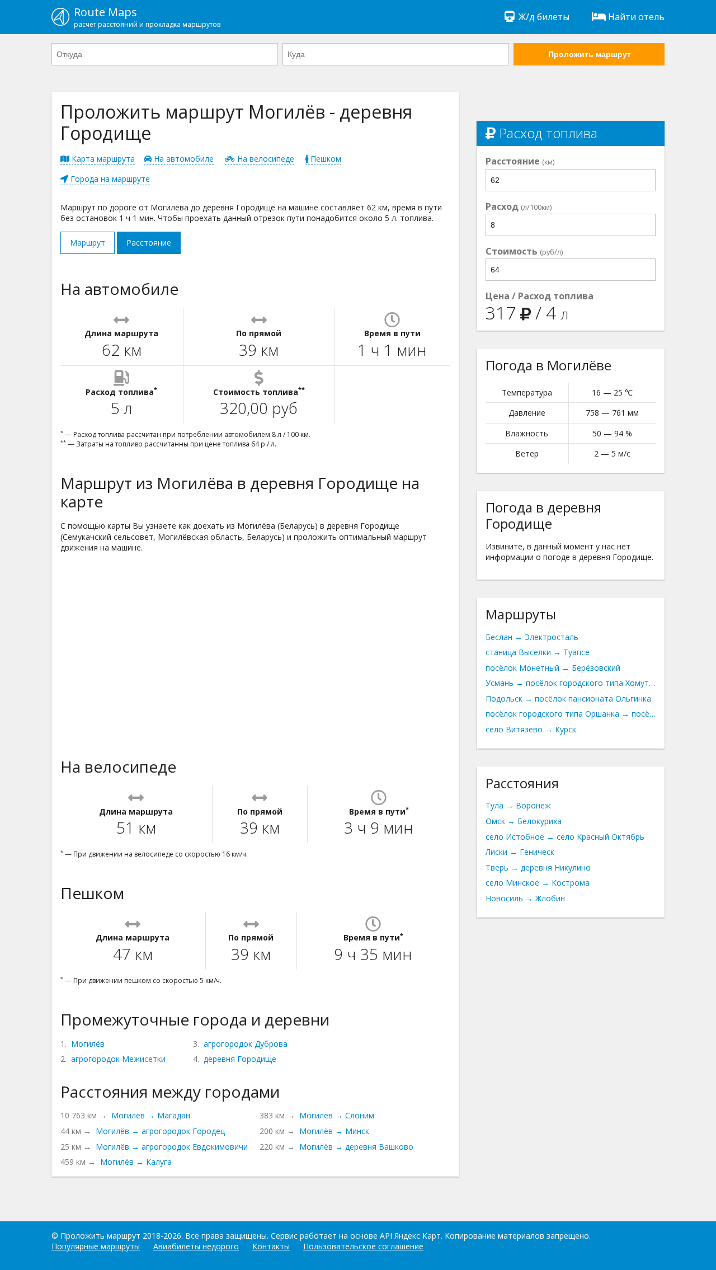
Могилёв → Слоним (336, 1115)
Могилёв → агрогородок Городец (160, 1131)
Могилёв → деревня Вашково (356, 1146)
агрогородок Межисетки (118, 1058)
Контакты (271, 1246)
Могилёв (88, 1043)
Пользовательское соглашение (363, 1246)
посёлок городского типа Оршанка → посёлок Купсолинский (571, 713)
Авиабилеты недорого (196, 1246)
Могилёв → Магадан (150, 1115)
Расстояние (148, 242)
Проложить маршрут (589, 54)
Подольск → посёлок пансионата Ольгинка (568, 698)
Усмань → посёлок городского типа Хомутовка (571, 683)
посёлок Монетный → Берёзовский (553, 667)
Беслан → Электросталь (532, 637)
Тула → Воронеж (518, 805)
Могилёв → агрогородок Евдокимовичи (172, 1146)
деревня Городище (240, 1058)
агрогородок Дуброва (246, 1043)
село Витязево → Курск (531, 729)
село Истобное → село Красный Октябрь (565, 836)
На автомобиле (183, 158)
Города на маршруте (109, 178)
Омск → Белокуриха (524, 821)
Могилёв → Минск (334, 1131)
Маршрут (87, 242)
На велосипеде (264, 158)
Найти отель (636, 17)
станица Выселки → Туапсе (538, 652)
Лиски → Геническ (520, 851)
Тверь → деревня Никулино (538, 867)
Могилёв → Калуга (136, 1161)
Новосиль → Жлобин (525, 898)
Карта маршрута (102, 158)
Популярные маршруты (95, 1246)
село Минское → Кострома (538, 882)
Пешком (324, 158)
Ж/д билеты (544, 17)
